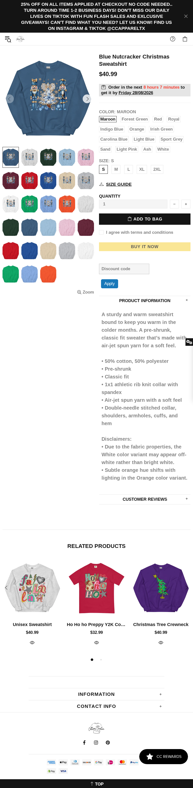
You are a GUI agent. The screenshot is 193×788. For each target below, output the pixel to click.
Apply (109, 283)
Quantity (109, 196)
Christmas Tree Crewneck (160, 624)
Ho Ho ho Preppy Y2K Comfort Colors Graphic (96, 624)
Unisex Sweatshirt (32, 624)
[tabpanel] (32, 607)
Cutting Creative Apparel (20, 39)
